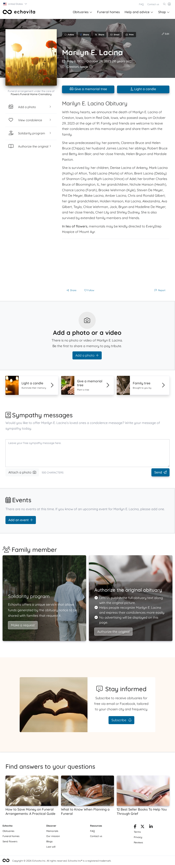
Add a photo (85, 355)
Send (158, 472)
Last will (50, 846)
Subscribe (119, 720)
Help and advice (137, 12)
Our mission (53, 836)
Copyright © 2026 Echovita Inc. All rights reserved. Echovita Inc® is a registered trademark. (61, 860)
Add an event (18, 520)
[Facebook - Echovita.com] (135, 827)
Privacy (138, 837)
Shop (162, 12)
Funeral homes (108, 12)
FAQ (141, 4)
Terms (137, 831)
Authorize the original (113, 632)
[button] (15, 3)
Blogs (49, 841)
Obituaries (81, 12)
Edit (166, 33)
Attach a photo (19, 472)
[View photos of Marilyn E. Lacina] (31, 57)
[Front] (19, 12)
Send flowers (10, 841)
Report (161, 290)
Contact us (153, 4)
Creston (73, 67)
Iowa (84, 67)
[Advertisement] (115, 263)
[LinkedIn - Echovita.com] (151, 827)
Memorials (52, 831)
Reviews (138, 842)
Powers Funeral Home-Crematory (31, 94)
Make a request (23, 625)
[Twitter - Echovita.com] (142, 827)
